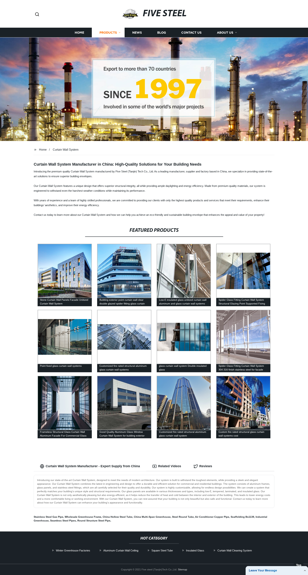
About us (225, 32)
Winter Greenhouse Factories (73, 550)
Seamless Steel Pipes (63, 520)
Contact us (191, 32)
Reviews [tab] (205, 466)
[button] (37, 14)
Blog (161, 32)
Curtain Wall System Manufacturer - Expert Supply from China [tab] (93, 466)
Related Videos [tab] (169, 466)
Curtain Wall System (65, 149)
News (137, 32)
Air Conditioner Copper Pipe (212, 516)
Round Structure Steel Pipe (93, 520)
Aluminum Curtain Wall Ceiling (120, 550)
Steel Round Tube (183, 516)
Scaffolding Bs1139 (242, 516)
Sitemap (182, 569)
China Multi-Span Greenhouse (152, 516)
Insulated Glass (195, 550)
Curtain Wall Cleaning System (234, 550)
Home (79, 32)
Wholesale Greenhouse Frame (83, 516)
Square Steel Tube (162, 550)
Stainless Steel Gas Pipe (48, 516)
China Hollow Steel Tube (117, 516)
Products (108, 32)
